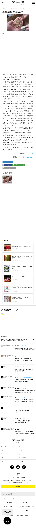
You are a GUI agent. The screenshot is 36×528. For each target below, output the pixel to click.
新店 (20, 446)
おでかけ (21, 454)
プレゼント (4, 461)
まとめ (21, 461)
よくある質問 (9, 502)
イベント (21, 450)
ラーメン (3, 454)
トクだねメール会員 (9, 499)
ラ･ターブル (29, 153)
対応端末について (27, 502)
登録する (18, 486)
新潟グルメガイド (28, 157)
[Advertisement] (18, 54)
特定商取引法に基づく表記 (27, 506)
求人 (27, 510)
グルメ (3, 450)
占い (2, 457)
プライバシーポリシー (9, 506)
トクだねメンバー (27, 499)
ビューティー (22, 457)
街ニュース (4, 446)
